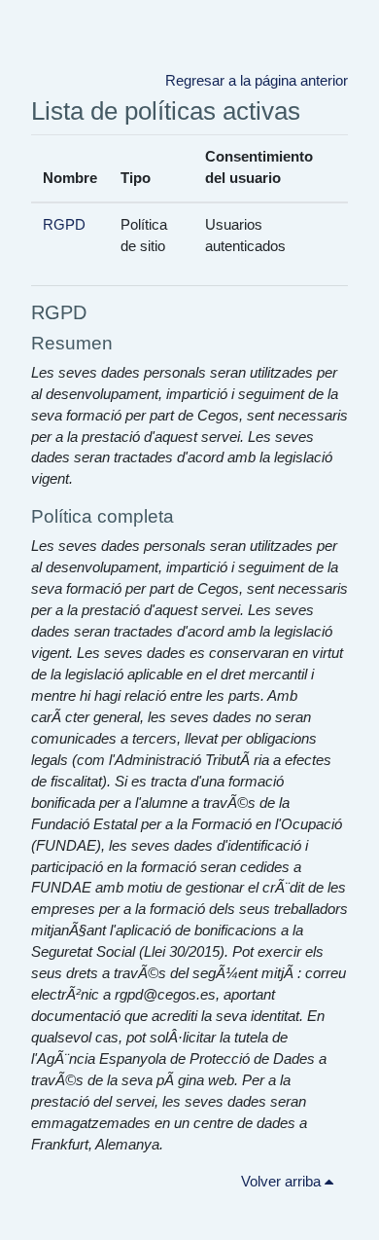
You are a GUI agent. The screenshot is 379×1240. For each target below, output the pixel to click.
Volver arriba (283, 1181)
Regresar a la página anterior (256, 81)
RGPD (64, 225)
